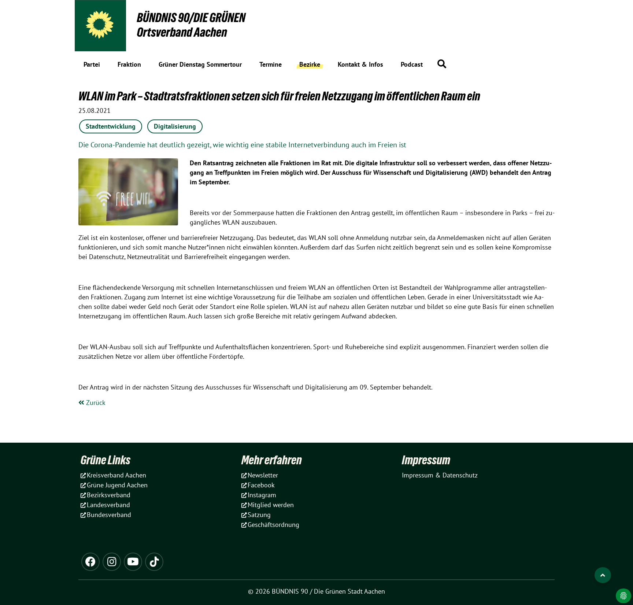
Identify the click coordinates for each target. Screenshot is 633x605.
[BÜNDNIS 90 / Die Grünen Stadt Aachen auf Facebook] (90, 562)
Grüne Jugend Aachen (117, 485)
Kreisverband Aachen (116, 475)
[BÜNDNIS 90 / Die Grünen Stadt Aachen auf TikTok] (154, 562)
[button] (441, 63)
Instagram (262, 495)
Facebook (261, 485)
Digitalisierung (175, 126)
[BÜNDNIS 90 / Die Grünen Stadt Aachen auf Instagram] (112, 562)
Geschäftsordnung (273, 524)
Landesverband (108, 505)
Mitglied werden (271, 505)
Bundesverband (109, 514)
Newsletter (263, 475)
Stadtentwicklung (111, 126)
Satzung (259, 514)
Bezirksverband (108, 495)
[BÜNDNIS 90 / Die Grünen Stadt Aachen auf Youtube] (133, 562)
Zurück (95, 402)
